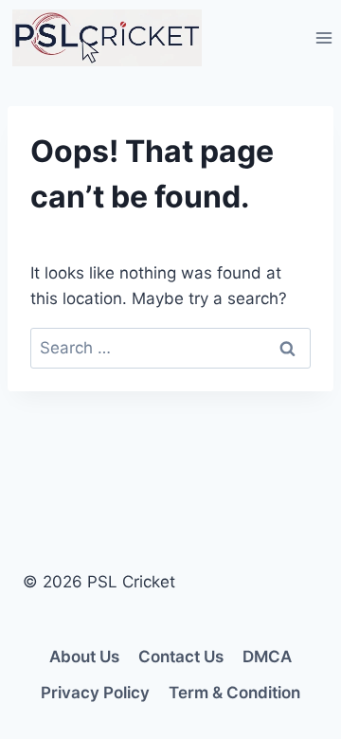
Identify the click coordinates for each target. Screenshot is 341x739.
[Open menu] (323, 37)
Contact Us (181, 656)
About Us (84, 656)
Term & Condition (234, 692)
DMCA (267, 656)
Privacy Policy (95, 692)
